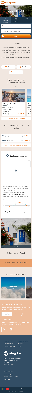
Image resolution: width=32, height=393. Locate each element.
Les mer (16, 60)
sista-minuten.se (19, 391)
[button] (8, 26)
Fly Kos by (20, 343)
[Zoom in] (29, 162)
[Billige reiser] (7, 389)
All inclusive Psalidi (10, 346)
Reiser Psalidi (8, 341)
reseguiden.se (12, 391)
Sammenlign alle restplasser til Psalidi (16, 145)
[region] (16, 172)
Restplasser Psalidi (23, 341)
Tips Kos (20, 346)
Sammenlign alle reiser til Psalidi (16, 118)
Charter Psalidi (9, 343)
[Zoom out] (29, 164)
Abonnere (18, 314)
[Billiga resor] (3, 389)
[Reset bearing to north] (29, 166)
